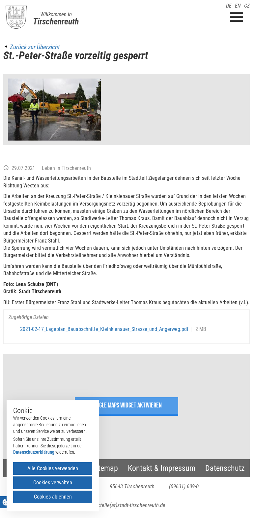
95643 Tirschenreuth (132, 486)
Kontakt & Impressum (161, 468)
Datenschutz (225, 468)
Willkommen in (56, 14)
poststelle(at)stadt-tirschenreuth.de (126, 505)
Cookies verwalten (52, 482)
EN (238, 6)
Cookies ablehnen (53, 497)
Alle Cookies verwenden (52, 468)
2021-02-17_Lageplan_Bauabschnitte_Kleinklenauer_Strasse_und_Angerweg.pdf (104, 329)
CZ (247, 6)
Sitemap (105, 468)
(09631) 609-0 (184, 486)
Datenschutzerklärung (33, 452)
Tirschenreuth (56, 21)
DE (229, 6)
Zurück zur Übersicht (35, 47)
